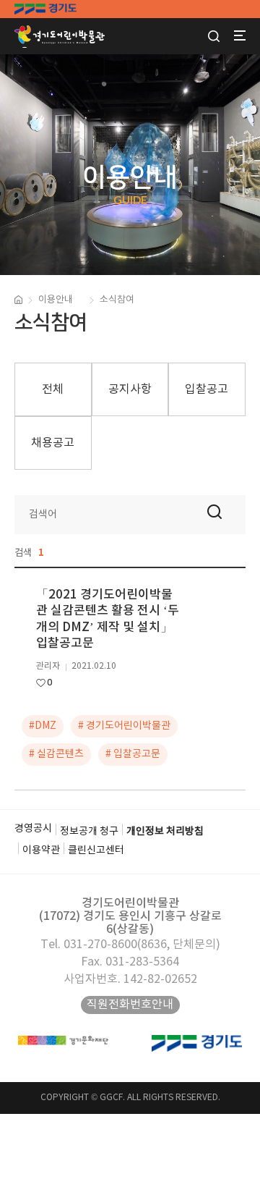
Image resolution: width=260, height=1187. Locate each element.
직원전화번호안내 (130, 1004)
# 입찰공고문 (132, 754)
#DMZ (42, 726)
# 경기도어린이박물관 (124, 726)
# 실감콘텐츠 (56, 754)
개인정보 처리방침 (165, 831)
